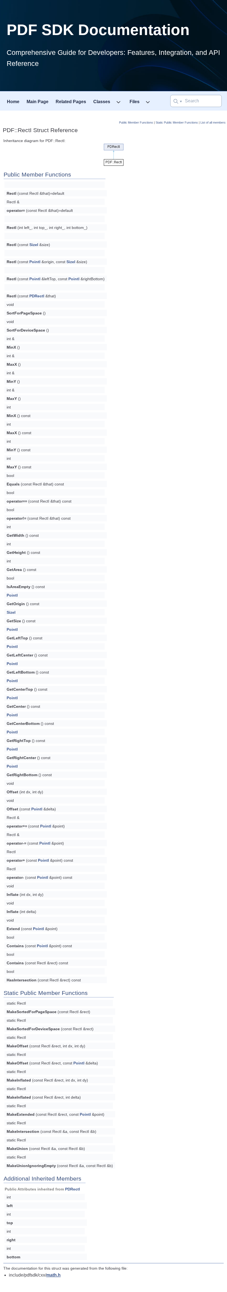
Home (13, 101)
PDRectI (36, 296)
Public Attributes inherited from (42, 1189)
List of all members (213, 122)
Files (135, 101)
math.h (53, 1275)
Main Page (37, 101)
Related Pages (71, 101)
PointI (34, 262)
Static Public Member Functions (177, 122)
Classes (101, 101)
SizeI (33, 244)
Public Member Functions (136, 122)
